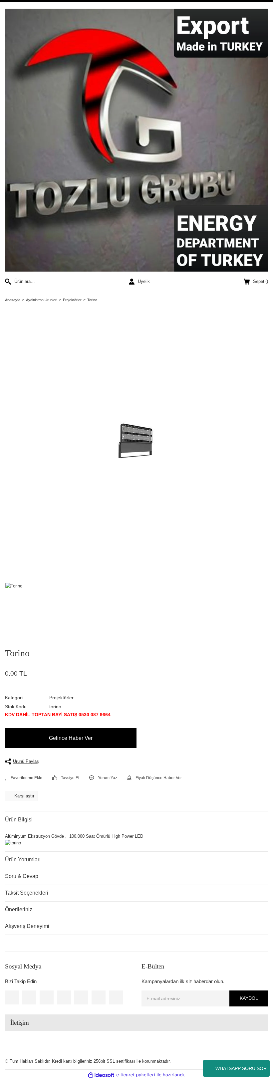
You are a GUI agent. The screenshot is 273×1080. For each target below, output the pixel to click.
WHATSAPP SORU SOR (241, 1068)
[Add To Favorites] (23, 778)
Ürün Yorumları (23, 859)
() (260, 281)
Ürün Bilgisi (19, 819)
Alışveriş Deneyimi (27, 926)
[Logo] (136, 140)
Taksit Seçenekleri (26, 893)
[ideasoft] (101, 1075)
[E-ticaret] (135, 1075)
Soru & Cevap (21, 876)
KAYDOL (249, 998)
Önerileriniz (18, 909)
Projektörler (61, 697)
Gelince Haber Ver (71, 738)
